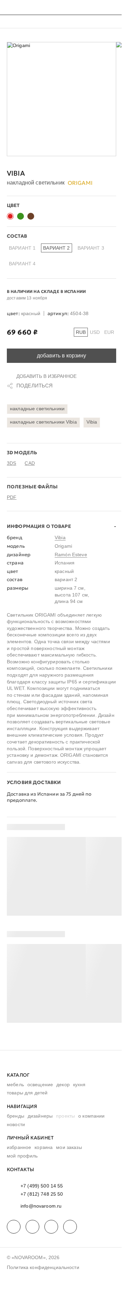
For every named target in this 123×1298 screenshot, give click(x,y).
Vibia (16, 173)
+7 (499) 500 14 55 (41, 1186)
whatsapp (32, 1227)
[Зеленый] (20, 216)
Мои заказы (69, 1147)
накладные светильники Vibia (43, 422)
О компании (91, 1116)
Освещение (40, 1084)
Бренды (15, 1116)
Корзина (44, 1147)
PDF (11, 497)
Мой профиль (22, 1156)
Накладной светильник (36, 183)
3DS (11, 463)
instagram (51, 1227)
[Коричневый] (30, 216)
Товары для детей (27, 1092)
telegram (13, 1227)
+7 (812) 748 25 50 (41, 1194)
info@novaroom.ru (41, 1206)
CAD (30, 463)
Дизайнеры (40, 1116)
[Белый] (41, 216)
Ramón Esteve (71, 554)
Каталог (18, 1075)
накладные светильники (37, 408)
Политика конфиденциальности (43, 1267)
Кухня (79, 1084)
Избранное (19, 1147)
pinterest (70, 1227)
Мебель (15, 1084)
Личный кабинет (30, 1138)
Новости (16, 1124)
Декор (63, 1084)
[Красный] (10, 216)
